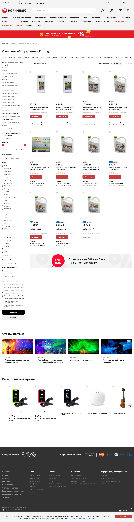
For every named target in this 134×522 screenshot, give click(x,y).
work (42, 57)
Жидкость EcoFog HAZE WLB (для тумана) (66, 168)
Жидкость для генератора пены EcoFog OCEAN (67, 228)
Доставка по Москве (78, 481)
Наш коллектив (34, 478)
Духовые (60, 21)
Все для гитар (40, 17)
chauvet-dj (125, 57)
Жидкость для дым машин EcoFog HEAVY (91, 228)
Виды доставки (76, 475)
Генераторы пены (8, 102)
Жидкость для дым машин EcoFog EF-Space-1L (39, 108)
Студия (5, 21)
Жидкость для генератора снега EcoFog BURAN (91, 108)
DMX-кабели (6, 138)
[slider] (3, 145)
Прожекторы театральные (10, 122)
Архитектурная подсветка (11, 114)
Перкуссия (49, 21)
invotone (26, 57)
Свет (14, 21)
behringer (12, 57)
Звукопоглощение (102, 21)
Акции (5, 475)
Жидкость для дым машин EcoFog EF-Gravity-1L (65, 108)
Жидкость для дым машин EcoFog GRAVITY (39, 228)
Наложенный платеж (55, 484)
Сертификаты (33, 484)
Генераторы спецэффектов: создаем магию (17, 361)
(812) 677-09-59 (41, 3)
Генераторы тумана (8, 96)
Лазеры (4, 79)
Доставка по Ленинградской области (83, 484)
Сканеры (5, 71)
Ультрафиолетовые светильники (13, 65)
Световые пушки (7, 119)
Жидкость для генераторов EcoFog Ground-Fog (39, 168)
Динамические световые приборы (13, 62)
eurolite (98, 57)
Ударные (24, 21)
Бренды (29, 26)
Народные (36, 21)
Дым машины (6, 88)
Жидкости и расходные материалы (13, 131)
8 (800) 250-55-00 (25, 3)
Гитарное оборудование (22, 17)
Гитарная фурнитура (58, 17)
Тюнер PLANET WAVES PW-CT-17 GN (19, 419)
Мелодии (6, 481)
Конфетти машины (8, 82)
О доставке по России (78, 478)
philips (83, 57)
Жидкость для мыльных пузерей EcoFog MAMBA (90, 168)
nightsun (90, 57)
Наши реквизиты (106, 484)
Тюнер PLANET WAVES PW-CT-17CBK (71, 414)
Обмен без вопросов (107, 478)
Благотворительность (36, 489)
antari (71, 57)
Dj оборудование (111, 17)
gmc (77, 57)
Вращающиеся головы (9, 108)
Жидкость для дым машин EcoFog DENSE (118, 168)
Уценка (19, 26)
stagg (19, 57)
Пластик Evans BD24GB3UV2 (97, 413)
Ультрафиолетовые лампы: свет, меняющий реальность (50, 361)
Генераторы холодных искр (11, 93)
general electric (108, 57)
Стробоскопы (6, 68)
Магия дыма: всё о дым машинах (113, 361)
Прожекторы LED (7, 76)
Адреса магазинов (35, 481)
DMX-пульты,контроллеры (11, 116)
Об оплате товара (54, 475)
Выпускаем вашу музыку (13, 491)
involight (55, 57)
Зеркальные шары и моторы (11, 85)
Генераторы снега (8, 99)
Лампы (4, 125)
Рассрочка (52, 478)
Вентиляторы (6, 111)
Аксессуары (73, 21)
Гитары (5, 17)
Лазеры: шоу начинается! (81, 360)
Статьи (39, 26)
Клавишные (74, 17)
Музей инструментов (11, 494)
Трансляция (86, 21)
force (48, 57)
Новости (6, 472)
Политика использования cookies (82, 518)
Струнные (126, 17)
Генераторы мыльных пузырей (12, 105)
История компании (35, 475)
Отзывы (5, 478)
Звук (85, 17)
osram (117, 57)
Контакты (32, 492)
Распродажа (7, 26)
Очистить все (128, 63)
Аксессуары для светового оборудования (11, 134)
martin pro (64, 57)
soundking (35, 57)
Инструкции (7, 485)
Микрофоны (96, 17)
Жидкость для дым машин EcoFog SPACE (118, 108)
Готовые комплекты (8, 91)
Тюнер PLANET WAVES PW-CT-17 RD (45, 419)
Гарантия (104, 475)
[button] (3, 57)
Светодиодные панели (9, 73)
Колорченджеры (7, 128)
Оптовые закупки (10, 488)
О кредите (52, 481)
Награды (32, 486)
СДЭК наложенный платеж (57, 486)
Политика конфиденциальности (111, 481)
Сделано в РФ (119, 21)
